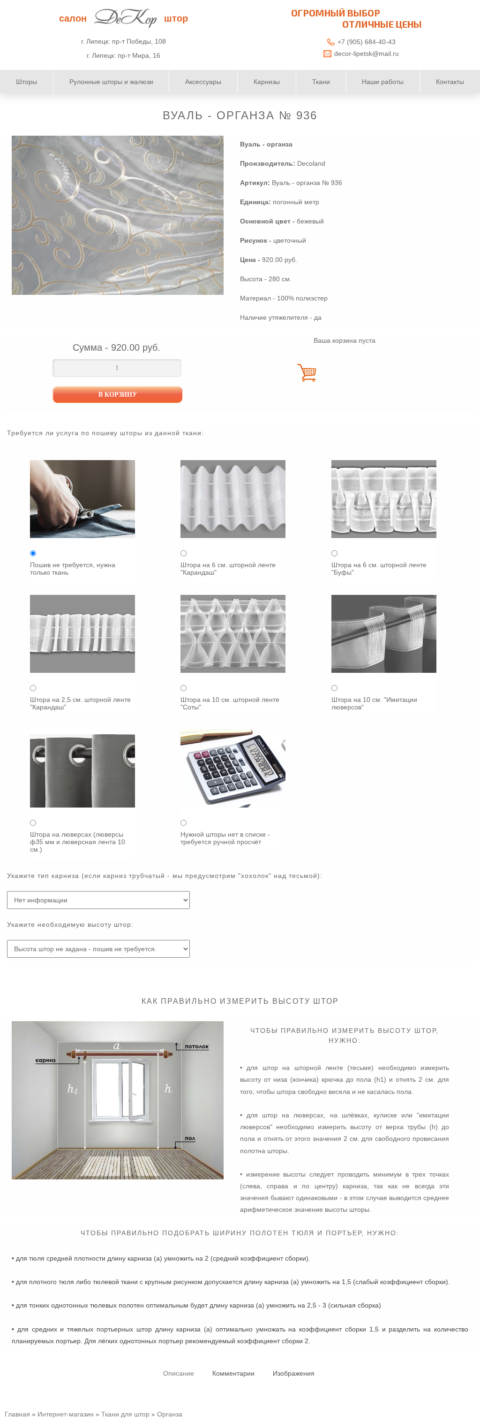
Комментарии (233, 1373)
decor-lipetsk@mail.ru (366, 53)
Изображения (294, 1373)
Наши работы (383, 81)
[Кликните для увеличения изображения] (118, 215)
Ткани (321, 81)
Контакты (450, 81)
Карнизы (267, 81)
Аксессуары (203, 81)
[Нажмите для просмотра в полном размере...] (118, 1177)
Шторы (26, 81)
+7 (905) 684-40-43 (367, 42)
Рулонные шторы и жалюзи (111, 81)
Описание (178, 1373)
